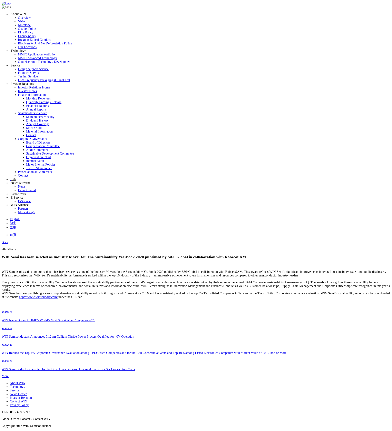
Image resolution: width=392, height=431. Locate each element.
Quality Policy (27, 28)
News (22, 186)
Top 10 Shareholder (39, 168)
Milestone (24, 25)
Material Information (39, 131)
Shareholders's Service (32, 113)
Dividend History (37, 120)
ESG (13, 179)
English (15, 219)
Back (5, 242)
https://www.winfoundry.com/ (38, 297)
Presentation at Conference (35, 172)
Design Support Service (33, 69)
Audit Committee (37, 149)
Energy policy (27, 36)
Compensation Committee (43, 146)
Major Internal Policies (40, 164)
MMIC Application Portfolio (36, 54)
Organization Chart (38, 157)
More (5, 376)
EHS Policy (25, 32)
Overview (24, 17)
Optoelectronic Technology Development (44, 61)
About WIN (17, 383)
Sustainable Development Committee (50, 153)
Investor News (27, 91)
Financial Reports (37, 105)
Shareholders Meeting (40, 116)
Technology (17, 386)
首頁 (13, 234)
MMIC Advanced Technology (37, 58)
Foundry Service (28, 72)
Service (14, 390)
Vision (22, 21)
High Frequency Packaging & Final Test (44, 80)
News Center (18, 394)
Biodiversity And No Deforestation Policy (45, 43)
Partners (23, 208)
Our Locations (27, 47)
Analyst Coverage (37, 124)
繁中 (13, 227)
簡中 (13, 223)
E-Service (24, 201)
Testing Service (28, 76)
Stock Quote (34, 127)
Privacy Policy (19, 405)
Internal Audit (35, 160)
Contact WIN (18, 194)
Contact (31, 135)
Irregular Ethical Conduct (34, 39)
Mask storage (26, 212)
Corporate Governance (32, 138)
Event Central (27, 190)
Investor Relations (21, 397)
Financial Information (32, 94)
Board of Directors (38, 142)
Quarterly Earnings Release (43, 102)
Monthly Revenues (38, 98)
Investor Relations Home (34, 87)
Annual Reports (36, 109)
